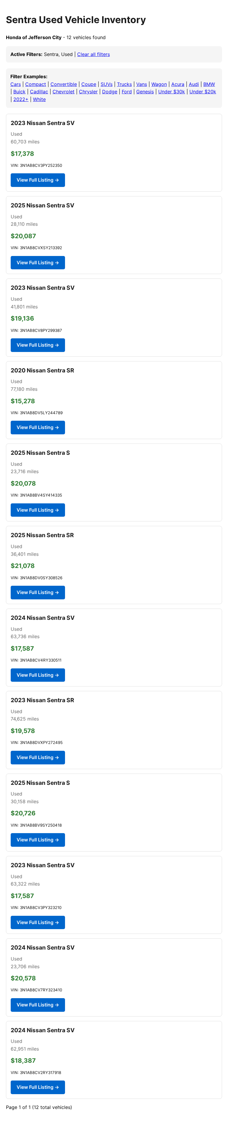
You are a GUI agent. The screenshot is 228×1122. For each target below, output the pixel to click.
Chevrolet (64, 92)
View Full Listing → (38, 180)
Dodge (109, 92)
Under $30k (171, 92)
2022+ (20, 99)
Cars (15, 84)
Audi (194, 84)
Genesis (145, 92)
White (39, 99)
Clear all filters (93, 54)
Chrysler (88, 92)
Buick (19, 92)
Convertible (63, 84)
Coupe (88, 84)
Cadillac (39, 92)
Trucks (124, 84)
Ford (127, 92)
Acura (177, 84)
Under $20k (202, 92)
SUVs (107, 84)
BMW (209, 84)
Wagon (159, 84)
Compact (35, 84)
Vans (141, 84)
